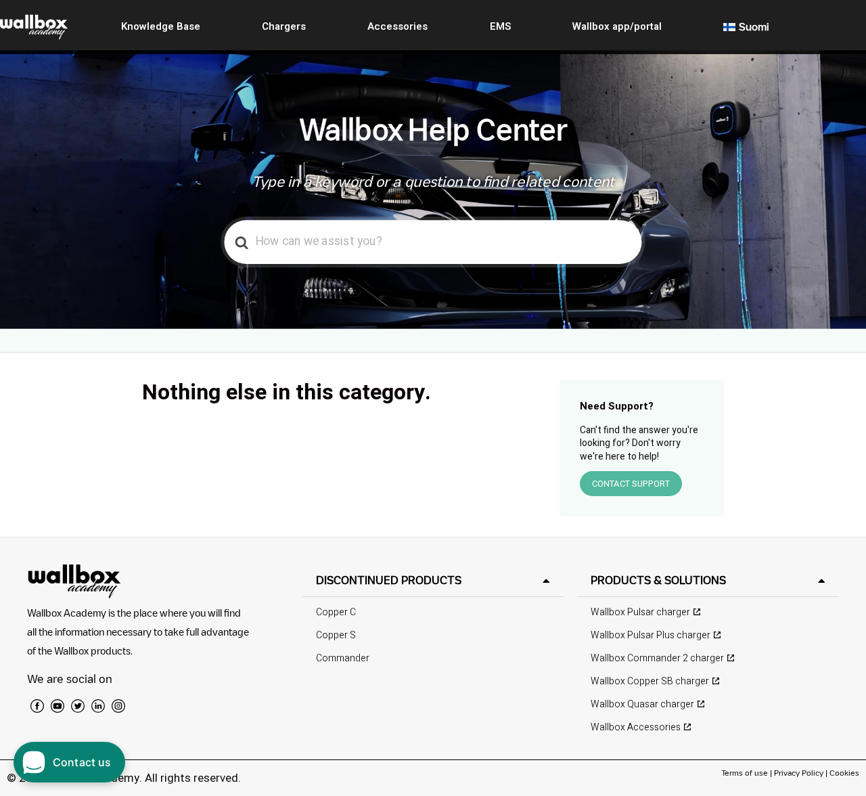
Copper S (336, 635)
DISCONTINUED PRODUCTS (388, 580)
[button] (433, 580)
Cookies (844, 772)
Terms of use (745, 772)
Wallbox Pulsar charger (640, 612)
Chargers (284, 26)
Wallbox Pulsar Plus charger (650, 635)
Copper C (336, 612)
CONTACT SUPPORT (631, 483)
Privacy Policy (798, 772)
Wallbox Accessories (636, 727)
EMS (500, 26)
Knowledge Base (160, 26)
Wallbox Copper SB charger (650, 681)
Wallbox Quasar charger (642, 704)
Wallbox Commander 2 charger (657, 658)
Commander (342, 658)
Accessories (397, 26)
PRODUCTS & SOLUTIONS (658, 580)
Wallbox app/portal (617, 26)
